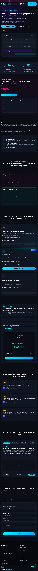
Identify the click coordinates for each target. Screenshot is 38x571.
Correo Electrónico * (6, 520)
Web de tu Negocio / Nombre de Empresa (10, 525)
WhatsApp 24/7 (22, 4)
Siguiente (31, 476)
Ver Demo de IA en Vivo (19, 294)
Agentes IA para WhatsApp (24, 552)
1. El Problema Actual (7, 444)
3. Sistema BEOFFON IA (24, 444)
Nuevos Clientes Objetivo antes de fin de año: (11, 327)
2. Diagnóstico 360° (15, 444)
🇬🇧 (12, 3)
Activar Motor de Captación (19, 270)
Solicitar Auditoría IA (32, 4)
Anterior (6, 476)
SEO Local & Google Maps (24, 549)
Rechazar (3, 569)
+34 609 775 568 (15, 499)
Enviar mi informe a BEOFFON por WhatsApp (19, 360)
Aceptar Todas (9, 569)
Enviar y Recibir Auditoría (19, 535)
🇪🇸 (10, 3)
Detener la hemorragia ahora (9, 97)
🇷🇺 (15, 3)
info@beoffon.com (13, 501)
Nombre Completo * (6, 510)
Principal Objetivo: (6, 530)
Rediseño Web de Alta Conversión (25, 554)
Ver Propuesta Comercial (24, 28)
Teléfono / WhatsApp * (7, 515)
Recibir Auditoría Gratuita (9, 28)
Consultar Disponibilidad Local (19, 246)
